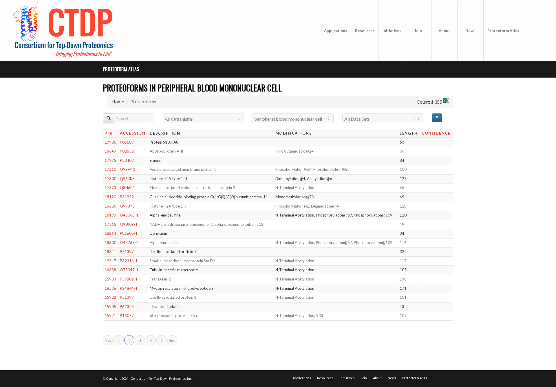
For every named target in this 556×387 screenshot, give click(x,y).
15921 (110, 315)
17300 (110, 178)
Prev (108, 340)
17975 (110, 160)
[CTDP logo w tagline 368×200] (64, 30)
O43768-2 (129, 242)
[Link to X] (532, 30)
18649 (110, 151)
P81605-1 (129, 233)
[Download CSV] (446, 101)
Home (117, 101)
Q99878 (127, 206)
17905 (110, 142)
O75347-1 (129, 269)
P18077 (127, 315)
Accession (133, 133)
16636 (110, 206)
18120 (110, 197)
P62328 (127, 306)
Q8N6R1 (127, 187)
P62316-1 (129, 260)
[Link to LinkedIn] (540, 30)
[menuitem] (335, 30)
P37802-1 (129, 279)
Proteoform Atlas (121, 69)
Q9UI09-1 (129, 224)
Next (172, 340)
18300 (110, 242)
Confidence (436, 133)
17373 (110, 187)
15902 (110, 297)
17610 (110, 169)
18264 (110, 233)
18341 (110, 251)
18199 (110, 215)
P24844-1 (129, 288)
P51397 (127, 251)
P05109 (127, 142)
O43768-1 (129, 215)
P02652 (127, 151)
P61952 (127, 197)
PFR (109, 133)
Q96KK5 (127, 178)
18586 (110, 288)
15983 (110, 279)
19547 (110, 260)
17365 (110, 224)
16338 (110, 269)
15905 (110, 306)
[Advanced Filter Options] (437, 117)
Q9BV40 (127, 169)
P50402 (127, 160)
